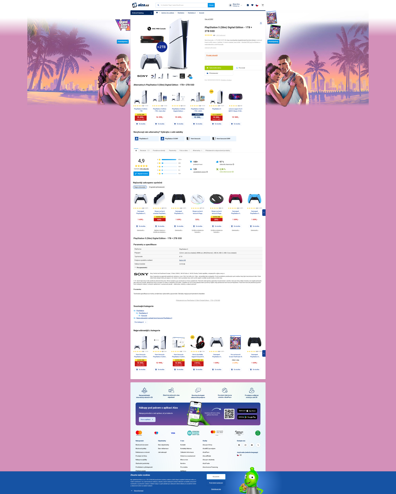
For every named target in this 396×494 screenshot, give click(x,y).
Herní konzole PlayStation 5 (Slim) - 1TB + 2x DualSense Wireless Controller (179, 356)
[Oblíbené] (252, 5)
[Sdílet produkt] (261, 23)
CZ (241, 455)
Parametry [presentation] (172, 150)
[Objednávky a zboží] (248, 5)
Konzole (201, 13)
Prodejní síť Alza (141, 456)
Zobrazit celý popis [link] (210, 47)
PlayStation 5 (192, 13)
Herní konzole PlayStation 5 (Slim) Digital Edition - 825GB (159, 356)
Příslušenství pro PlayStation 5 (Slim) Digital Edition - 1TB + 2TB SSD (198, 300)
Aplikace (183, 471)
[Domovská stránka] (157, 13)
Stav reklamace (163, 448)
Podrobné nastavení (216, 483)
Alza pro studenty (208, 460)
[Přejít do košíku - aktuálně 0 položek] (262, 5)
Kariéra (182, 463)
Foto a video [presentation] (185, 150)
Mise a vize (184, 460)
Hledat (211, 5)
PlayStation (181, 13)
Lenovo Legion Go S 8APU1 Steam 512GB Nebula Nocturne (235, 110)
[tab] (136, 150)
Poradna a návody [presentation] (159, 150)
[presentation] (136, 150)
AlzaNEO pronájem (209, 448)
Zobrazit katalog (138, 13)
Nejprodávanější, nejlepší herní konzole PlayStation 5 (154, 318)
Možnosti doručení (142, 445)
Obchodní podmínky (142, 463)
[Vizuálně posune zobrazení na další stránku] (264, 212)
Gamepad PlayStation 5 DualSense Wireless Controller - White (140, 212)
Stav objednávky (163, 445)
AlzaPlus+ (206, 452)
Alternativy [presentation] (197, 150)
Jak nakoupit (162, 452)
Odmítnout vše (216, 489)
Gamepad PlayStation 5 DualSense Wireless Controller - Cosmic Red (235, 212)
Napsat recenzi (143, 173)
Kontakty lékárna (186, 448)
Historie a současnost (187, 456)
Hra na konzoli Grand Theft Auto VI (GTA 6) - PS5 (235, 356)
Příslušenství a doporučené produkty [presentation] (218, 150)
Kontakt (182, 445)
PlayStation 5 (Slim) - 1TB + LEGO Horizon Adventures (197, 110)
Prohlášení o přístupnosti (144, 467)
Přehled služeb (141, 471)
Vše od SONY (209, 19)
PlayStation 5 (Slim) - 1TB (140, 110)
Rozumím (216, 476)
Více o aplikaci (145, 419)
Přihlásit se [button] (236, 6)
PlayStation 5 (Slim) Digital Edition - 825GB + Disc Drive (178, 110)
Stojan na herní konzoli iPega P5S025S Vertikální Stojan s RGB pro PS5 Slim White (197, 212)
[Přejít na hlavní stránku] (140, 5)
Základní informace (187, 452)
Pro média (183, 467)
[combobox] (182, 5)
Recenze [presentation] (145, 150)
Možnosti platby (141, 448)
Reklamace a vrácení (143, 452)
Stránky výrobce (226, 80)
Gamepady (140, 230)
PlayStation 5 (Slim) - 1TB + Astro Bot (159, 110)
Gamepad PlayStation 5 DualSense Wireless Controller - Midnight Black (178, 212)
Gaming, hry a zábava (167, 13)
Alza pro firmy (207, 445)
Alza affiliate (207, 456)
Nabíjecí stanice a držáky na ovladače (159, 231)
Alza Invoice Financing (210, 467)
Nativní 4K (182, 260)
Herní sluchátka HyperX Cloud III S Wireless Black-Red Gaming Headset (197, 356)
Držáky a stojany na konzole (197, 231)
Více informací (138, 491)
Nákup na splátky (141, 460)
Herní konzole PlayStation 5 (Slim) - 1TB (140, 356)
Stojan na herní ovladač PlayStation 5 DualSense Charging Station (159, 212)
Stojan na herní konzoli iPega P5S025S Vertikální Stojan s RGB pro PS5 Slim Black (216, 212)
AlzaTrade (206, 463)
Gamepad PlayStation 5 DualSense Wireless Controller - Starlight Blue (255, 212)
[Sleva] (211, 91)
